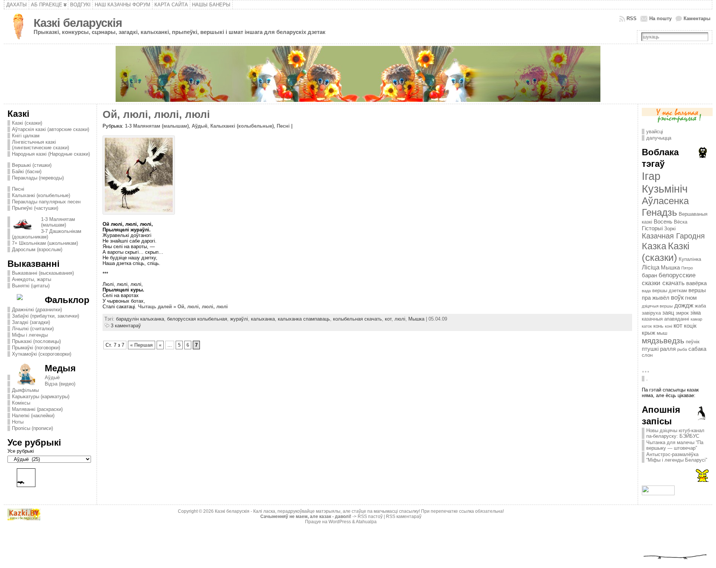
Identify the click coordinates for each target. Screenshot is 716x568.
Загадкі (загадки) (31, 322)
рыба (682, 349)
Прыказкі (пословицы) (36, 341)
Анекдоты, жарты (31, 279)
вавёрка (696, 283)
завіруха (651, 313)
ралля (668, 349)
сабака (697, 349)
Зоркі (670, 228)
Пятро (687, 268)
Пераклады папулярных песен (46, 202)
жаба (700, 306)
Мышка (416, 319)
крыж (648, 333)
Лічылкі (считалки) (33, 328)
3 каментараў (126, 325)
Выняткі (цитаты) (31, 285)
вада (646, 290)
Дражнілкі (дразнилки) (37, 309)
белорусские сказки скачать (668, 279)
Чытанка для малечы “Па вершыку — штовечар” (674, 445)
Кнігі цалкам (26, 135)
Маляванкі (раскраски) (37, 409)
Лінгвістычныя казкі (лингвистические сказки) (40, 144)
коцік (690, 325)
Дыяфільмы (25, 390)
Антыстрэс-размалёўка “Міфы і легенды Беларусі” (676, 457)
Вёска (680, 222)
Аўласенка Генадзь (665, 206)
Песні (18, 189)
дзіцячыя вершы (657, 306)
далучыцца (658, 138)
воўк (677, 297)
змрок (682, 313)
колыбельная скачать (357, 319)
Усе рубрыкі (20, 451)
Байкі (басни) (26, 171)
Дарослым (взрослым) (37, 249)
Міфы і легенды (30, 335)
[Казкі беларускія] (358, 74)
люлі (400, 319)
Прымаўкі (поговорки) (36, 347)
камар (696, 319)
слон (647, 355)
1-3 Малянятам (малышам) (58, 222)
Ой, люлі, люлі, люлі (156, 114)
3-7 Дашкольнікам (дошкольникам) (46, 234)
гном (691, 297)
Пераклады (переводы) (38, 178)
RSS (631, 18)
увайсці (654, 131)
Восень (663, 221)
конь (658, 326)
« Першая (141, 345)
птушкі (650, 349)
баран (649, 275)
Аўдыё (52, 377)
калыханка (263, 319)
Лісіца (650, 267)
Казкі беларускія (78, 22)
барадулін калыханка (140, 319)
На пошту (660, 18)
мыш (662, 333)
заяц (668, 312)
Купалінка (690, 259)
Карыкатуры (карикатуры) (40, 396)
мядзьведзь (663, 340)
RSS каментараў (403, 516)
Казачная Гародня (673, 236)
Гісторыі (652, 228)
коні (668, 326)
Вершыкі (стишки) (31, 165)
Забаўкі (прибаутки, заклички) (45, 316)
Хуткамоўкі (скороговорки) (41, 354)
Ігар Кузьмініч (665, 182)
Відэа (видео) (60, 384)
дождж (683, 305)
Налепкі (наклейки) (33, 415)
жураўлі (239, 319)
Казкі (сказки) (27, 123)
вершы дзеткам (669, 290)
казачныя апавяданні (665, 319)
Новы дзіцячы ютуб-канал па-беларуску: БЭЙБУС (675, 433)
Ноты (17, 422)
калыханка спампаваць (304, 319)
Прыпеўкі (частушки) (35, 208)
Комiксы (21, 403)
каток (647, 326)
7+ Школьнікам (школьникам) (45, 243)
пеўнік (693, 341)
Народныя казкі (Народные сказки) (51, 154)
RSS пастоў (370, 516)
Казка (654, 246)
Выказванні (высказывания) (43, 273)
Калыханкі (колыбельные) (41, 195)
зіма (695, 312)
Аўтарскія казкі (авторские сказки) (50, 129)
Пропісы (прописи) (32, 428)
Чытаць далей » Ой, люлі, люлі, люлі (183, 306)
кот (388, 319)
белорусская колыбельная (197, 319)
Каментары (697, 18)
